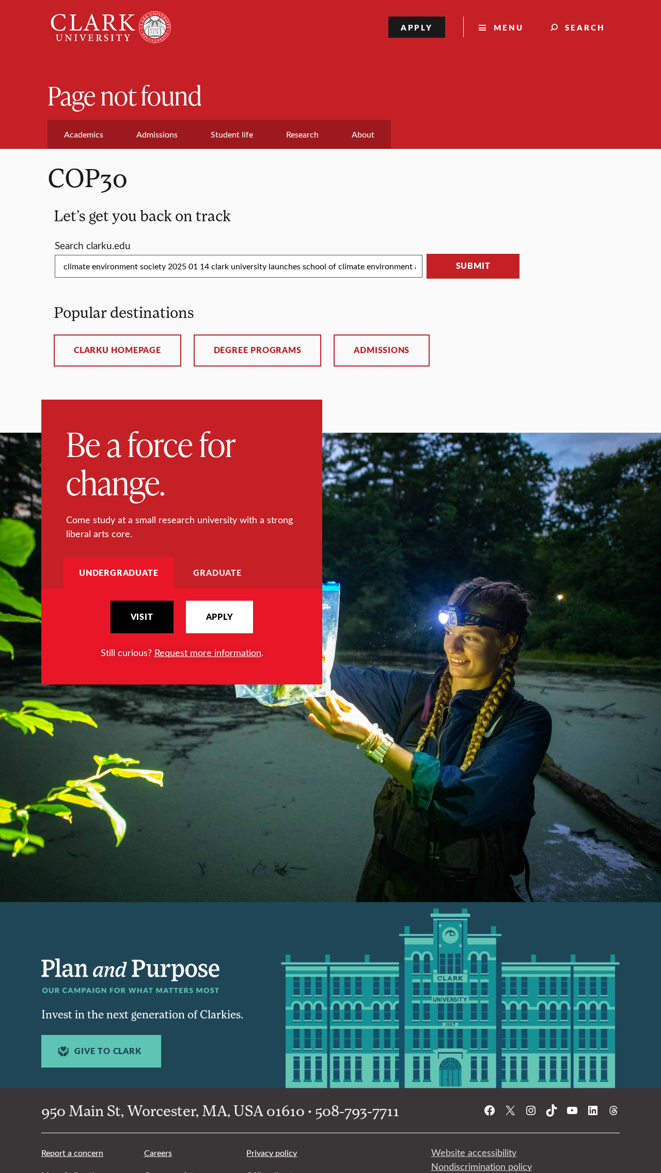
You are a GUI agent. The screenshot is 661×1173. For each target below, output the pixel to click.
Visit (142, 616)
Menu (509, 27)
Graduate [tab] (217, 572)
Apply (417, 27)
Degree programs (258, 350)
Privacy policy (271, 1152)
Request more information (207, 652)
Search (585, 27)
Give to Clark (107, 1051)
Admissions (382, 350)
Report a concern (72, 1152)
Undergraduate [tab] (118, 572)
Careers (158, 1152)
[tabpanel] (182, 630)
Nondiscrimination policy (481, 1166)
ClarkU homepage (117, 350)
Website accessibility (473, 1152)
